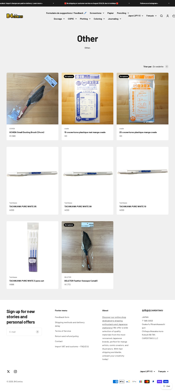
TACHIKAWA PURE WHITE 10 (132, 206)
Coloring (98, 18)
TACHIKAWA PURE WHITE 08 (78, 206)
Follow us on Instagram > (138, 3)
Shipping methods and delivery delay (70, 324)
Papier (110, 13)
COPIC (71, 18)
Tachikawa (13, 203)
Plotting (84, 18)
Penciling (121, 13)
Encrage (58, 18)
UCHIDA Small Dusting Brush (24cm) (26, 132)
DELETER (67, 277)
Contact (59, 341)
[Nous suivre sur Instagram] (15, 371)
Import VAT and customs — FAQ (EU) (72, 346)
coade (66, 128)
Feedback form (62, 317)
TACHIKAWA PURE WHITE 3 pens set (26, 280)
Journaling (113, 18)
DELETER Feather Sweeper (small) (80, 280)
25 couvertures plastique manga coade (138, 132)
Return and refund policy (67, 336)
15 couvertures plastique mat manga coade (85, 132)
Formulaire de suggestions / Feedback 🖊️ (66, 13)
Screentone (95, 13)
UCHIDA (12, 128)
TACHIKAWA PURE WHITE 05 (23, 206)
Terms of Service (63, 331)
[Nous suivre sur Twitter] (8, 371)
